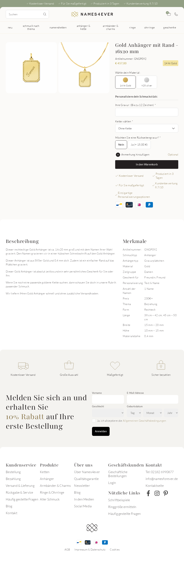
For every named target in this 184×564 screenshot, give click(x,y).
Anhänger (47, 479)
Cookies (114, 549)
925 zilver (146, 85)
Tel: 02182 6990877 (160, 472)
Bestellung (13, 472)
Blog (9, 506)
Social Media (83, 506)
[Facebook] (148, 493)
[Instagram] (157, 493)
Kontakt (11, 513)
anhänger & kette (83, 27)
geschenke (169, 27)
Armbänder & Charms (55, 486)
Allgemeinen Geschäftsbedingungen (144, 420)
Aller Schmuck (50, 499)
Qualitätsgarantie (86, 479)
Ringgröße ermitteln (122, 507)
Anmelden (101, 431)
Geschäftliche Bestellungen (117, 474)
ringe (132, 27)
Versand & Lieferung (20, 486)
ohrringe (149, 27)
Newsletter (82, 486)
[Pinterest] (166, 493)
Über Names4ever (87, 472)
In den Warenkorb (147, 164)
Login (112, 483)
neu (10, 27)
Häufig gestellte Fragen (22, 499)
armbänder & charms (110, 27)
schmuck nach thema (31, 27)
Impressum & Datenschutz (89, 549)
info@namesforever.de (162, 479)
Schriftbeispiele (119, 500)
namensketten (58, 27)
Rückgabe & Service (19, 492)
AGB (67, 549)
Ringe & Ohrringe (52, 492)
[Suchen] (45, 14)
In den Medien (84, 499)
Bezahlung (13, 479)
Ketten (45, 472)
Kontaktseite (155, 486)
